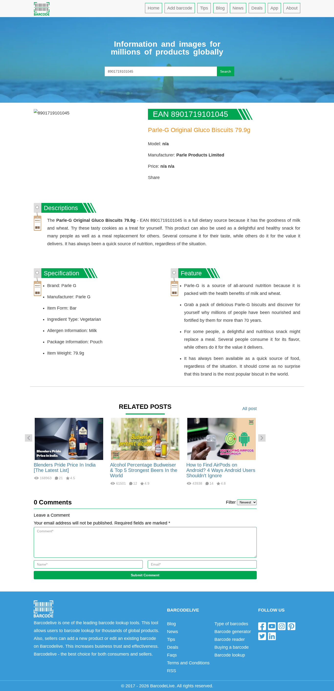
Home (153, 8)
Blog (220, 8)
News (238, 8)
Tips (204, 8)
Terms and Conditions (188, 662)
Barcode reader (229, 639)
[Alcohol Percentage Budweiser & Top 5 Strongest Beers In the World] (145, 438)
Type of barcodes (231, 623)
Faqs (172, 655)
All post (249, 408)
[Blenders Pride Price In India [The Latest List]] (69, 438)
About (292, 8)
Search (225, 71)
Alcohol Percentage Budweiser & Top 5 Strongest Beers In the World (143, 470)
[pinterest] (291, 626)
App (274, 8)
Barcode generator (232, 631)
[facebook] (262, 626)
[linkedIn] (272, 636)
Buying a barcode (231, 647)
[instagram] (282, 626)
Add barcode (179, 8)
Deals (257, 8)
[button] (28, 438)
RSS (171, 670)
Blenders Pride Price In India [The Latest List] (65, 467)
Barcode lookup (229, 655)
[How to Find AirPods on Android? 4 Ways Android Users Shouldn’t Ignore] (221, 438)
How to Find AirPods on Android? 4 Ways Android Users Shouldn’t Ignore (220, 470)
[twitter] (262, 636)
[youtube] (272, 626)
